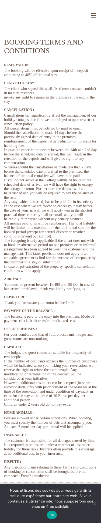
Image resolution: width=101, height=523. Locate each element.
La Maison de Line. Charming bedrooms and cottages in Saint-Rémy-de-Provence (50, 13)
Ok (52, 515)
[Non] (94, 503)
